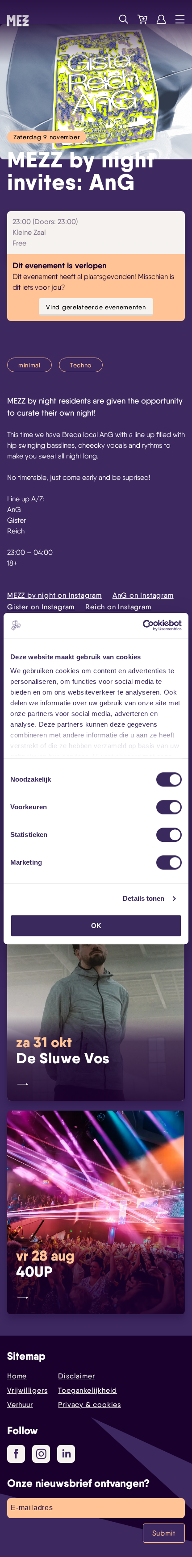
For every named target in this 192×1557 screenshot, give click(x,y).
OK (96, 925)
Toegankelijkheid (87, 1390)
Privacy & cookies (89, 1404)
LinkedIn (66, 1454)
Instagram (41, 1454)
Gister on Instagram (41, 607)
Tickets (142, 19)
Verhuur (20, 1404)
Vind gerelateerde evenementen (96, 307)
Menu (180, 19)
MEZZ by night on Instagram (54, 595)
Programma (105, 19)
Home (17, 1376)
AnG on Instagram (143, 595)
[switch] (169, 807)
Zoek (124, 19)
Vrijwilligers (27, 1390)
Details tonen (143, 898)
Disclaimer (76, 1376)
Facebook (16, 1454)
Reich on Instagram (118, 607)
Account (161, 19)
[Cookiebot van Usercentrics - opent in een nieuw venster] (143, 625)
